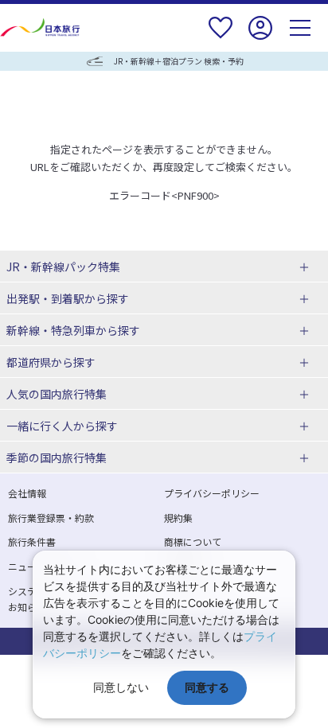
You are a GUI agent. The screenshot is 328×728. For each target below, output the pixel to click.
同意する (207, 687)
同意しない (121, 687)
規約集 (178, 517)
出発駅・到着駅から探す (67, 298)
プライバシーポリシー (212, 493)
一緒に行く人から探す (62, 426)
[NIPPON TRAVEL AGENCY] (42, 27)
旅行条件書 (32, 541)
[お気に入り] (220, 38)
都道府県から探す (51, 362)
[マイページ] (260, 38)
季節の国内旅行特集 (56, 457)
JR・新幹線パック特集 (63, 266)
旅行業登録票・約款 (51, 517)
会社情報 (27, 493)
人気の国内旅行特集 (56, 394)
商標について (192, 541)
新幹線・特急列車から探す (73, 330)
